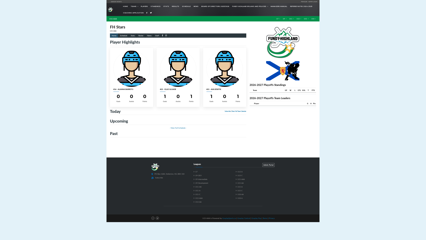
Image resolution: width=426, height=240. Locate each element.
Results (175, 6)
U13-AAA (199, 198)
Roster (140, 35)
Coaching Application (133, 13)
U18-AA (241, 194)
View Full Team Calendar (239, 111)
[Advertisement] (283, 125)
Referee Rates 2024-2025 (301, 6)
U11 (291, 19)
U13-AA (198, 202)
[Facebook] (147, 13)
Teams (133, 6)
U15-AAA (113, 19)
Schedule (186, 6)
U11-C (197, 194)
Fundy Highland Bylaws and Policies (249, 6)
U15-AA (241, 183)
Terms (265, 218)
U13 (298, 19)
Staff (157, 35)
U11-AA (198, 187)
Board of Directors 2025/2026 (215, 6)
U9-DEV (198, 175)
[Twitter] (151, 13)
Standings (156, 6)
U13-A (240, 172)
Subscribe (228, 111)
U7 (277, 19)
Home (125, 6)
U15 (305, 19)
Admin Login (312, 1)
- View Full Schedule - (178, 128)
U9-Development (201, 183)
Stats (166, 6)
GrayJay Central (243, 218)
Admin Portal (268, 165)
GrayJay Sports (116, 1)
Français (304, 1)
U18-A (240, 198)
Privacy (272, 218)
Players (144, 6)
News (196, 6)
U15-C (240, 190)
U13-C (240, 175)
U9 (284, 19)
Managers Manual (279, 6)
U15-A (240, 187)
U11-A (197, 190)
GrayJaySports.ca (229, 218)
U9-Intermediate (201, 179)
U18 (313, 19)
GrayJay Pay (256, 218)
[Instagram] (166, 35)
